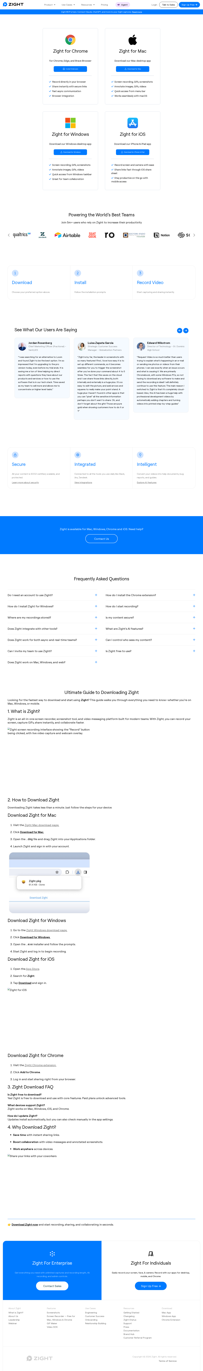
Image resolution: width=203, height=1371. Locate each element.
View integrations (83, 482)
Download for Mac (134, 69)
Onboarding (91, 1319)
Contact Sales (52, 1286)
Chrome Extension (171, 1319)
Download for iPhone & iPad (133, 152)
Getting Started (131, 1312)
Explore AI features (146, 482)
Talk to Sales (168, 4)
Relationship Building (95, 1323)
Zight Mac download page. (42, 825)
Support (127, 1323)
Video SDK (52, 1326)
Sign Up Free (188, 4)
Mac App (166, 1312)
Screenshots (53, 1312)
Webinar (12, 1323)
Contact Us (101, 538)
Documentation (131, 1330)
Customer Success (94, 1316)
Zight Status (129, 1319)
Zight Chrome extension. (40, 1065)
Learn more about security (25, 482)
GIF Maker (52, 1323)
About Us (13, 1316)
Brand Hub (128, 1334)
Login (154, 4)
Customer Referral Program (137, 1337)
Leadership (14, 1319)
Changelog (129, 1316)
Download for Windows (72, 152)
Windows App (169, 1316)
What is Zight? (15, 1312)
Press (126, 1326)
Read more (137, 11)
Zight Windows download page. (46, 930)
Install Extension (72, 69)
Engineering (91, 1312)
